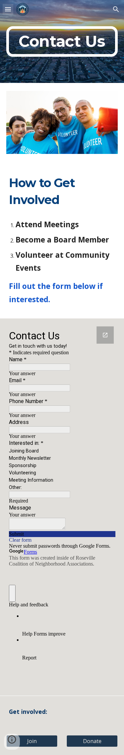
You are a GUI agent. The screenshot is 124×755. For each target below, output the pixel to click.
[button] (8, 9)
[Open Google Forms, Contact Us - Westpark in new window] (105, 335)
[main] (62, 41)
